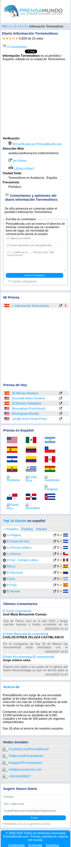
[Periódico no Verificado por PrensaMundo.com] (4, 536)
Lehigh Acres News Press (29, 418)
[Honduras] (13, 478)
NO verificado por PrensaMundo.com (37, 144)
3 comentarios (43, 656)
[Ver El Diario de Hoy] (54, 541)
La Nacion (14, 553)
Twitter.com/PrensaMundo (26, 756)
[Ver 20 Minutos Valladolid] (61, 403)
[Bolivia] (51, 469)
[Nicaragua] (32, 506)
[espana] (7, 305)
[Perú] (51, 459)
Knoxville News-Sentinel (28, 398)
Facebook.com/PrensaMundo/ (29, 749)
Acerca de (11, 687)
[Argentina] (51, 440)
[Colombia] (32, 459)
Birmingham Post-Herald (28, 408)
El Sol (7, 611)
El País (12, 585)
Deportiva (52, 845)
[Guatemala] (51, 478)
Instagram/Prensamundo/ (25, 762)
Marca (11, 566)
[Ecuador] (13, 469)
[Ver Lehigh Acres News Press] (61, 419)
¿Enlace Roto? (23, 168)
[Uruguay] (32, 469)
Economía (35, 845)
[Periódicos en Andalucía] (20, 26)
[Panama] (13, 497)
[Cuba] (51, 497)
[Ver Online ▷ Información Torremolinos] (61, 305)
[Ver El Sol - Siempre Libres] (54, 560)
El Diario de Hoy (18, 541)
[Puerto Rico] (13, 506)
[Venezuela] (32, 449)
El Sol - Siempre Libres (22, 560)
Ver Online (19, 160)
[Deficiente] (4, 38)
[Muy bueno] (13, 38)
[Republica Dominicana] (32, 497)
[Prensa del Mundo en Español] (33, 18)
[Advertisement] (35, 98)
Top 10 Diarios (15, 521)
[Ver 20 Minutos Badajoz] (61, 393)
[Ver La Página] (54, 535)
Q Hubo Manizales (15, 633)
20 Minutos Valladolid (26, 403)
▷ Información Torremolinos (30, 305)
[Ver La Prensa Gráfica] (54, 548)
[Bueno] (10, 38)
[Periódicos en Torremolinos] (25, 26)
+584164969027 (20, 776)
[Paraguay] (51, 488)
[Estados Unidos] (7, 398)
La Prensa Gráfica (19, 547)
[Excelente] (17, 38)
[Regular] (7, 38)
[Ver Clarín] (54, 579)
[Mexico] (32, 440)
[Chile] (51, 449)
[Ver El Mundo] (54, 591)
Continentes (16, 845)
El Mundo (13, 591)
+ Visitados (10, 529)
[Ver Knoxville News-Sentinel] (61, 398)
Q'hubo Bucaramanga (17, 656)
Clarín (11, 578)
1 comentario (21, 611)
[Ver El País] (54, 585)
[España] (7, 393)
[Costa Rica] (32, 478)
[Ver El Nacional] (54, 573)
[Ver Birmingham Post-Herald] (61, 408)
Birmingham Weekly (25, 413)
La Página (14, 535)
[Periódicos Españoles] (15, 26)
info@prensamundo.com (25, 769)
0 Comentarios (16, 46)
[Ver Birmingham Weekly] (61, 413)
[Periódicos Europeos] (10, 26)
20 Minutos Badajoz (25, 393)
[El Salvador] (13, 459)
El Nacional (15, 572)
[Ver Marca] (54, 566)
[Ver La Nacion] (54, 554)
